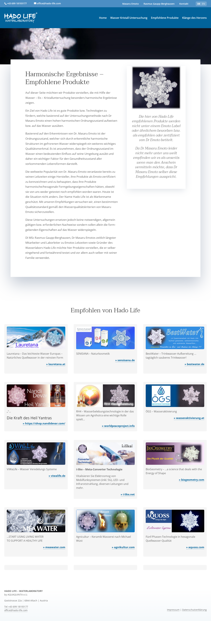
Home (103, 18)
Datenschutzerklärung (194, 609)
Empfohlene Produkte (165, 18)
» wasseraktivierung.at (189, 418)
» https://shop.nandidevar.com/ (44, 423)
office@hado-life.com (16, 610)
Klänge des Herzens (194, 18)
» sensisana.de (125, 360)
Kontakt (183, 3)
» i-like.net (128, 494)
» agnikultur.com (123, 547)
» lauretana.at (55, 364)
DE (198, 3)
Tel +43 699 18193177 (16, 606)
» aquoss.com (195, 547)
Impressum (173, 609)
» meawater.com (54, 547)
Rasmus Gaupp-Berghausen (159, 3)
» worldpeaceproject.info (118, 426)
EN (203, 3)
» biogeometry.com (191, 480)
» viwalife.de (57, 476)
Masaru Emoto (130, 3)
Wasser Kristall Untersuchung (128, 18)
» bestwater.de (194, 364)
